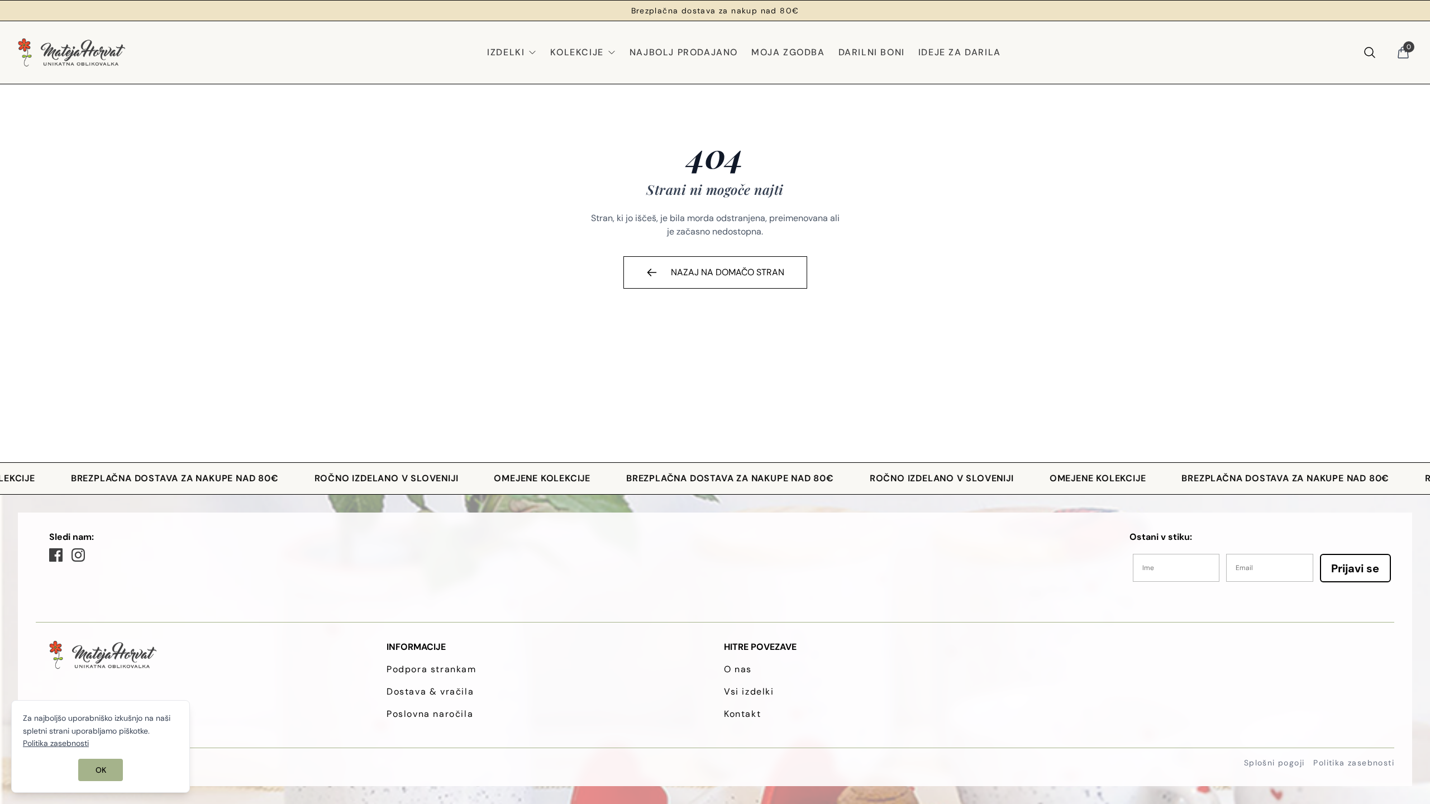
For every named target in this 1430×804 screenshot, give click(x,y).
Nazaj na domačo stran (727, 272)
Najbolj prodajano (684, 52)
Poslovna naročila (430, 714)
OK (101, 770)
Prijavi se (1355, 568)
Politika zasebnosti (1353, 763)
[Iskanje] (1369, 52)
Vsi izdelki (749, 691)
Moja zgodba (788, 52)
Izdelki (506, 52)
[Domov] (71, 52)
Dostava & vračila (430, 691)
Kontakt (742, 714)
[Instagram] (78, 555)
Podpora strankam (431, 669)
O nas (738, 669)
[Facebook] (56, 555)
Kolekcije (576, 52)
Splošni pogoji (1274, 763)
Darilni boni (871, 52)
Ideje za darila (959, 52)
